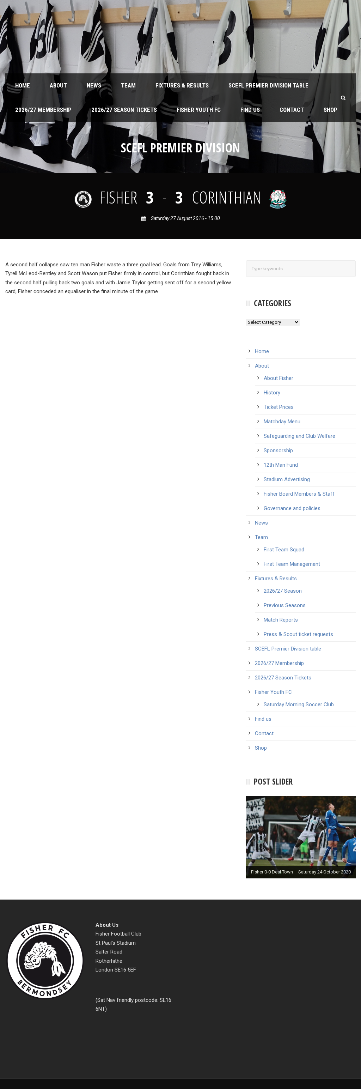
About (58, 85)
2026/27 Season (283, 591)
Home (22, 85)
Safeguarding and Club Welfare (299, 436)
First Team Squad (284, 549)
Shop (330, 109)
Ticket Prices (279, 407)
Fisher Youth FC (199, 109)
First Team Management (292, 564)
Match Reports (281, 620)
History (272, 392)
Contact (292, 109)
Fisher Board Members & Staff (299, 494)
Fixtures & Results (182, 85)
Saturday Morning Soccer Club (299, 704)
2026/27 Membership (43, 109)
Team (128, 85)
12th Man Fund (281, 465)
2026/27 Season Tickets (124, 109)
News (94, 85)
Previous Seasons (285, 605)
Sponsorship (278, 450)
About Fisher (278, 378)
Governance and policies (292, 508)
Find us (250, 109)
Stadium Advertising (287, 479)
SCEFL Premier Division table (268, 85)
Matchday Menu (282, 421)
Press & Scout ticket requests (298, 634)
